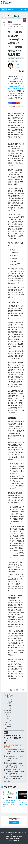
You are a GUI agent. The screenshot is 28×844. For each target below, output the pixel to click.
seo (16, 61)
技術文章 (4, 9)
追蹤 (17, 690)
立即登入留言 (14, 822)
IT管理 (10, 22)
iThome (14, 834)
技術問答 (10, 9)
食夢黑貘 (16, 64)
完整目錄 (7, 781)
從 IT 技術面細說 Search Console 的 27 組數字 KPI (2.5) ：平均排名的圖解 (15, 751)
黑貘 (13, 61)
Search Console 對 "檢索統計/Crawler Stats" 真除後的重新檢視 (16, 88)
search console (19, 58)
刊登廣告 (7, 836)
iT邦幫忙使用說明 (14, 840)
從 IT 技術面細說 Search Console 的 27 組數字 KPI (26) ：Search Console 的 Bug (14, 758)
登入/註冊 (23, 9)
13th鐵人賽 (11, 58)
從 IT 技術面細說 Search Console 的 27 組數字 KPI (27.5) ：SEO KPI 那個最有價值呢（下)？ (15, 771)
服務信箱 (19, 836)
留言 (11, 690)
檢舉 (23, 690)
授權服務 (13, 836)
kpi (9, 61)
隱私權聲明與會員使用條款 (13, 838)
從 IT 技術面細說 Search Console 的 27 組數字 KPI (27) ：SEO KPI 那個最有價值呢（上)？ (14, 765)
